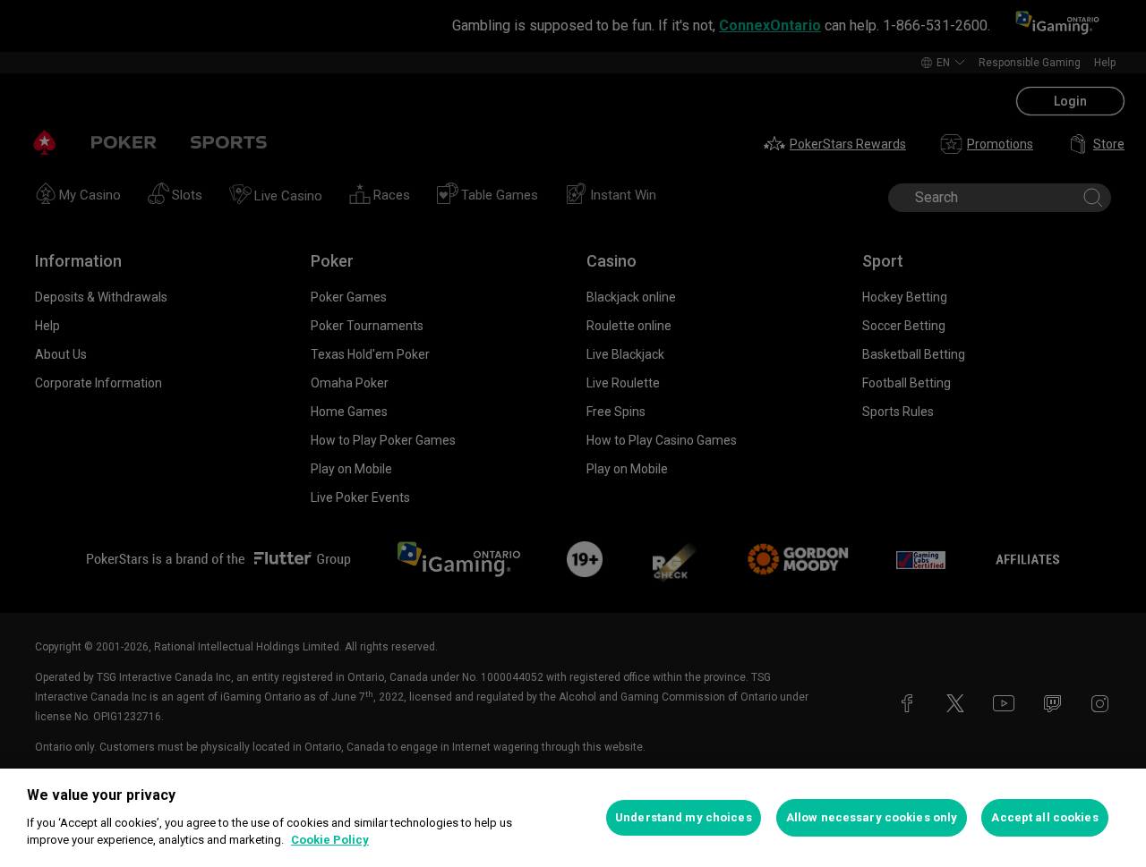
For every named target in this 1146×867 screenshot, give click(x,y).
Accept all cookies (1044, 817)
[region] (573, 818)
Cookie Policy (330, 839)
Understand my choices (683, 817)
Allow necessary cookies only (872, 817)
